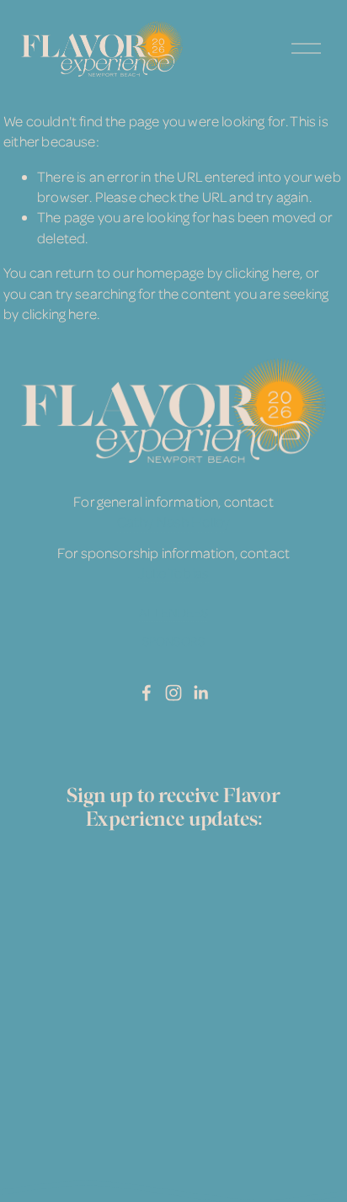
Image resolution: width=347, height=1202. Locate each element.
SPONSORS (173, 640)
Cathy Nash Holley (174, 521)
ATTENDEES (174, 612)
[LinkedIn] (200, 692)
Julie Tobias (173, 573)
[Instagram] (173, 692)
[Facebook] (146, 692)
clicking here (262, 272)
